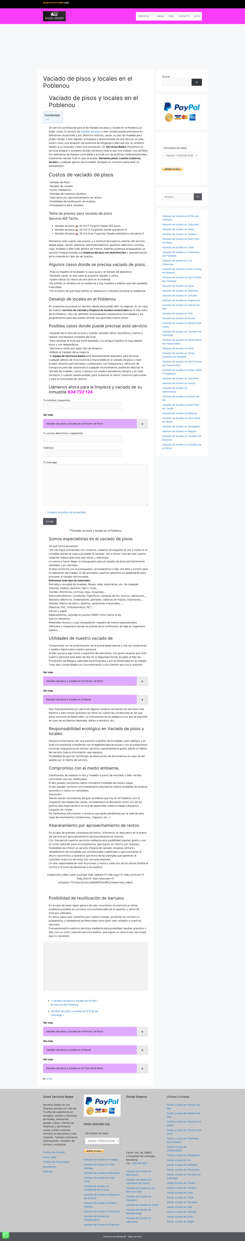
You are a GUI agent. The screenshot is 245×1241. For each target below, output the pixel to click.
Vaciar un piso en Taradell (181, 1211)
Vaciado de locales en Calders (179, 234)
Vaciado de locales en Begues (179, 431)
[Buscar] (197, 82)
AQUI (66, 3)
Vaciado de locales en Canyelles (180, 224)
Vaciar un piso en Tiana (180, 1197)
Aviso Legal (49, 1157)
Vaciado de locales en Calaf (178, 247)
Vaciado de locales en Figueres (101, 1224)
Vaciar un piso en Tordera (181, 1187)
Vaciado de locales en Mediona (180, 290)
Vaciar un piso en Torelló (181, 1183)
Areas (49, 1078)
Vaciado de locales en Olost (178, 285)
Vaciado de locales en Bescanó (101, 1173)
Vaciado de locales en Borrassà (102, 1211)
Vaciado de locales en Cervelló (179, 295)
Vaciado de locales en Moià (178, 348)
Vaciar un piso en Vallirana (182, 1164)
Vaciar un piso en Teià (179, 1207)
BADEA (160, 16)
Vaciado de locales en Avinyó (179, 383)
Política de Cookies (54, 1152)
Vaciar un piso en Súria (180, 1216)
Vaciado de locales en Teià (177, 313)
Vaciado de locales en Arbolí (142, 1205)
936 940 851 (139, 1163)
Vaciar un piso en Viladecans (183, 1155)
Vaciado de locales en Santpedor (181, 426)
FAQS (171, 16)
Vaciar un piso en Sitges (180, 1221)
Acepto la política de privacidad (67, 512)
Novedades (49, 1166)
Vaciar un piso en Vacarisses (183, 1169)
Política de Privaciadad (56, 1162)
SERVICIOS (143, 16)
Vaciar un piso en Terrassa (182, 1202)
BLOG (197, 16)
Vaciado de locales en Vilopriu (101, 1159)
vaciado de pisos (91, 131)
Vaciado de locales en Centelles (180, 378)
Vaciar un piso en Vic (179, 1160)
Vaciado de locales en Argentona (181, 300)
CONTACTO (184, 16)
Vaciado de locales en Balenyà (179, 413)
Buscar (166, 76)
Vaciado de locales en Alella (178, 229)
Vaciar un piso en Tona (180, 1192)
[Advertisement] (122, 45)
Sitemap (47, 1171)
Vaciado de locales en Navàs (178, 318)
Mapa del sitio (135, 1236)
